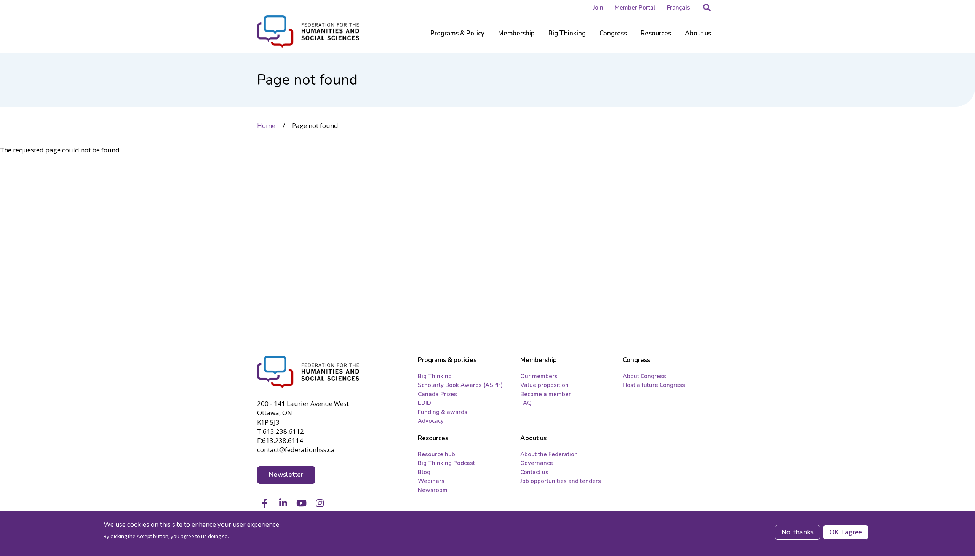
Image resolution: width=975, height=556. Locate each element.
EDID (424, 403)
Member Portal (635, 7)
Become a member (545, 394)
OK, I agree (846, 531)
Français (678, 7)
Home (266, 125)
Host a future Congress (654, 385)
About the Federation (549, 454)
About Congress (644, 376)
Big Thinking (435, 376)
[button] (707, 7)
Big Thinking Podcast (446, 463)
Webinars (431, 481)
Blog (424, 472)
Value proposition (544, 385)
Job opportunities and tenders (560, 481)
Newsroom (433, 490)
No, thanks (798, 531)
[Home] (309, 372)
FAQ (526, 403)
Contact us (534, 472)
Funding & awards (442, 412)
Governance (536, 463)
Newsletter (286, 474)
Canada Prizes (437, 394)
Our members (539, 376)
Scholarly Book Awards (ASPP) (460, 385)
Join (598, 7)
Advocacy (431, 421)
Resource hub (436, 454)
